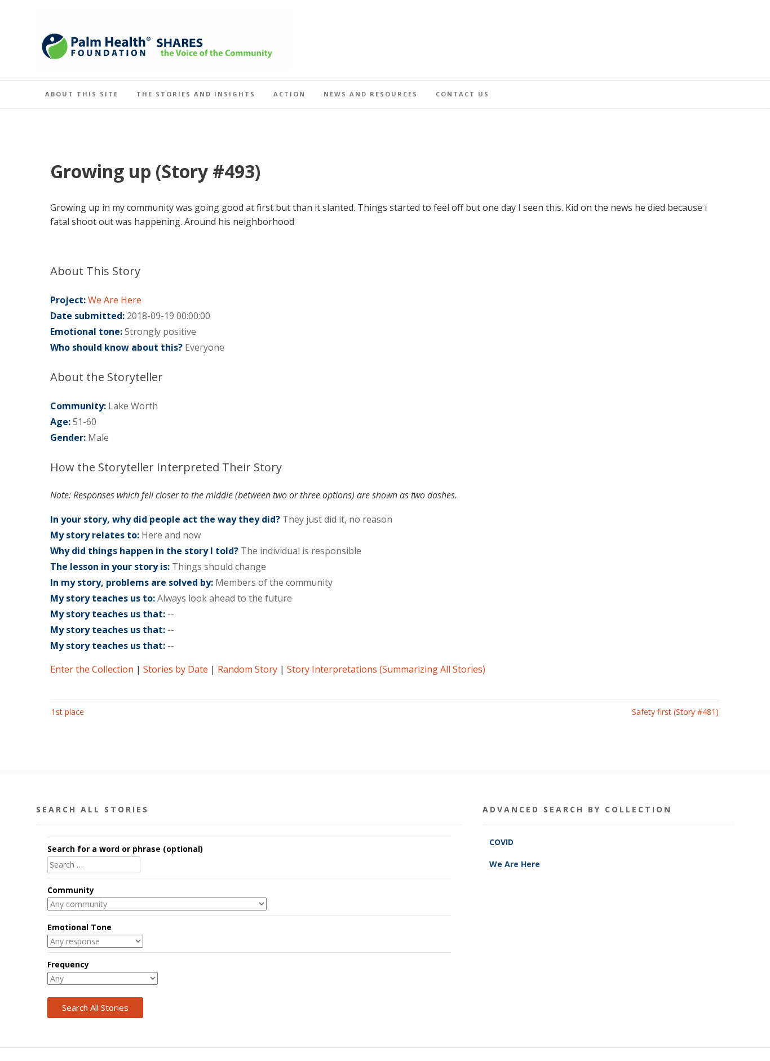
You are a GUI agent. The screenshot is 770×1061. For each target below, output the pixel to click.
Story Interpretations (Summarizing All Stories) (386, 669)
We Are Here (114, 300)
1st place (67, 711)
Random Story (247, 669)
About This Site (81, 94)
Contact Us (462, 94)
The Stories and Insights (195, 94)
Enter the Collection (92, 669)
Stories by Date (175, 669)
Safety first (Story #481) (675, 711)
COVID (502, 842)
